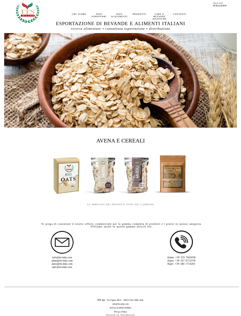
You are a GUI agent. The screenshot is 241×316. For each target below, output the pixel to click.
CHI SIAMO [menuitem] (79, 14)
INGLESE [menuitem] (218, 3)
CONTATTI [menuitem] (179, 14)
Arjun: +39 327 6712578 (181, 260)
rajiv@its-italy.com (62, 266)
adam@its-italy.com (62, 260)
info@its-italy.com (62, 257)
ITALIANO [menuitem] (219, 5)
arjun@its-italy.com (62, 263)
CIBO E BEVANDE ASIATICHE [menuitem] (159, 16)
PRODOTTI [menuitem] (139, 14)
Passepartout (128, 315)
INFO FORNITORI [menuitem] (99, 15)
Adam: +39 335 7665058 (181, 257)
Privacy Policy (120, 312)
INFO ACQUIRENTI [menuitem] (119, 15)
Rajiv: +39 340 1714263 (181, 263)
